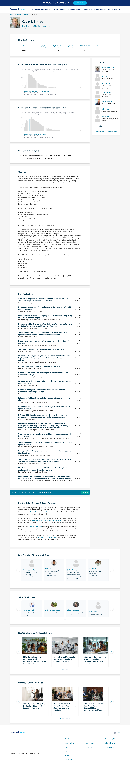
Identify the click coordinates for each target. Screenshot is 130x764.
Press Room (90, 743)
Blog (66, 747)
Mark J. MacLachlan (108, 67)
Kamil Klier (105, 76)
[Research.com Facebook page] (115, 733)
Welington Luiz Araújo (52, 610)
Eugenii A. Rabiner (107, 101)
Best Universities (114, 9)
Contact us (85, 492)
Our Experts (69, 759)
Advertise (89, 747)
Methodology (69, 743)
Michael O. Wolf (106, 84)
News (67, 751)
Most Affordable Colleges (41, 9)
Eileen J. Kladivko (73, 610)
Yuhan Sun (48, 568)
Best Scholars (101, 9)
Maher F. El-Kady (29, 610)
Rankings (68, 739)
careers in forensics (35, 527)
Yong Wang (93, 568)
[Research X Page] (119, 733)
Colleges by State (88, 9)
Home (11, 14)
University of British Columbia (37, 26)
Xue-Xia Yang (93, 612)
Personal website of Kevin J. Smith (106, 131)
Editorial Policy (110, 743)
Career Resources (73, 9)
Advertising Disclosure (112, 739)
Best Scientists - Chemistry (21, 14)
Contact (88, 739)
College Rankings (59, 9)
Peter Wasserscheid (29, 570)
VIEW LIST (80, 3)
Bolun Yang (105, 109)
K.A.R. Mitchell (106, 92)
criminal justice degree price (47, 537)
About (67, 755)
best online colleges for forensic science (43, 512)
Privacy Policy (109, 747)
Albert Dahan (105, 117)
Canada (27, 28)
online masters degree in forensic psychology (47, 520)
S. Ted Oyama (72, 570)
